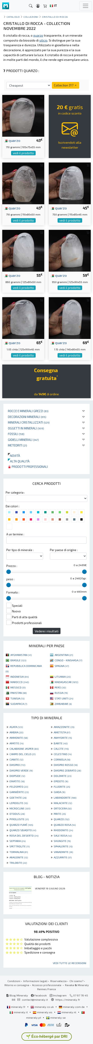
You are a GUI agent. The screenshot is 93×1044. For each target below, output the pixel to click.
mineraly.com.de (73, 1006)
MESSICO (18, 687)
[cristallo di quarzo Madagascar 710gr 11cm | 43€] (23, 182)
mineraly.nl (69, 1012)
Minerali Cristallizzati (29, 422)
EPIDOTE (61, 781)
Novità (14, 455)
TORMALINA (18, 851)
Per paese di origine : (64, 550)
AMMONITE (18, 737)
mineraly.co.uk (44, 1006)
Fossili (16, 434)
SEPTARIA (17, 840)
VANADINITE (63, 851)
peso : (10, 579)
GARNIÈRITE (19, 791)
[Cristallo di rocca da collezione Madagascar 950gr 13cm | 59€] (70, 250)
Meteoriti (17, 445)
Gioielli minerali (23, 440)
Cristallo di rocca (55, 16)
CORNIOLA (62, 759)
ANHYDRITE (63, 737)
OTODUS (17, 813)
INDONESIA (19, 676)
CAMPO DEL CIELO (22, 754)
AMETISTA (62, 732)
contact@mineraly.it (35, 999)
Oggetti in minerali (26, 428)
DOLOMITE (62, 775)
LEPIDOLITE (18, 802)
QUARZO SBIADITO (22, 830)
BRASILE (18, 660)
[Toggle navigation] (85, 5)
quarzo (14, 140)
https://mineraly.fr (68, 999)
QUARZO (61, 819)
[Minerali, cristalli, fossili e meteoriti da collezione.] (5, 6)
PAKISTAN (18, 692)
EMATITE (17, 781)
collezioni (30, 16)
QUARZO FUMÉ (21, 824)
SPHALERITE (63, 846)
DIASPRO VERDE (21, 770)
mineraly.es (44, 1012)
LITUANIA (63, 676)
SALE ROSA (63, 835)
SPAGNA (62, 665)
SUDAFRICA (18, 703)
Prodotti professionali (29, 466)
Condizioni (13, 980)
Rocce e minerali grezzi (28, 411)
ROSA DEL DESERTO (23, 835)
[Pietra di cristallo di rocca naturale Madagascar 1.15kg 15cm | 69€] (70, 317)
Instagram (59, 995)
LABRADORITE (65, 797)
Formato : (12, 592)
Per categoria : (15, 492)
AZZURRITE (63, 857)
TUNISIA (17, 698)
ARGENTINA (64, 654)
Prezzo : (11, 566)
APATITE (16, 743)
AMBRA (16, 732)
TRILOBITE (18, 862)
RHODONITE (63, 830)
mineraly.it (20, 1012)
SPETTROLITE (19, 846)
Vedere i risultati (46, 631)
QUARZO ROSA (65, 824)
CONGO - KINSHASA (68, 660)
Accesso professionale (47, 985)
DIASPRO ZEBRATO (67, 770)
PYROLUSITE (19, 819)
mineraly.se (58, 1017)
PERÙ (60, 687)
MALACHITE (63, 802)
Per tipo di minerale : (20, 550)
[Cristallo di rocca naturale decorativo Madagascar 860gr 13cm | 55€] (23, 250)
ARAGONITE (18, 857)
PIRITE (60, 813)
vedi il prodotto (23, 153)
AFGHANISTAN (21, 654)
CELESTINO (63, 754)
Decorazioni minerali (27, 417)
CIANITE (16, 759)
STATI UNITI (64, 698)
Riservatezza (58, 980)
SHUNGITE (62, 840)
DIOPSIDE (17, 775)
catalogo (13, 16)
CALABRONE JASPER (24, 748)
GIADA (59, 791)
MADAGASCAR (66, 682)
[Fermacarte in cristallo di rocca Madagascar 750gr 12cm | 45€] (70, 182)
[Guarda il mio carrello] (45, 6)
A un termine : (15, 534)
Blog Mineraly (18, 995)
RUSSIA (61, 692)
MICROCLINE (19, 808)
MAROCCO (19, 682)
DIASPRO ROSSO (66, 764)
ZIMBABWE (63, 703)
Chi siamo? (76, 980)
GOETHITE (17, 797)
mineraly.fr (18, 1006)
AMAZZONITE (64, 726)
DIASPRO (17, 764)
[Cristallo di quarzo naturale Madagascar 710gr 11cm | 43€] (23, 115)
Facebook (40, 995)
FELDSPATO (18, 786)
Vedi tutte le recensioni (69, 963)
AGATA (16, 726)
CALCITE (61, 748)
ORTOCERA (63, 808)
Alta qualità (19, 461)
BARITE (60, 743)
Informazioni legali (35, 980)
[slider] (8, 571)
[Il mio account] (38, 6)
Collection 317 (64, 85)
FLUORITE (62, 786)
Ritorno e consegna (17, 985)
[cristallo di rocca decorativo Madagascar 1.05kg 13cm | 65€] (23, 317)
